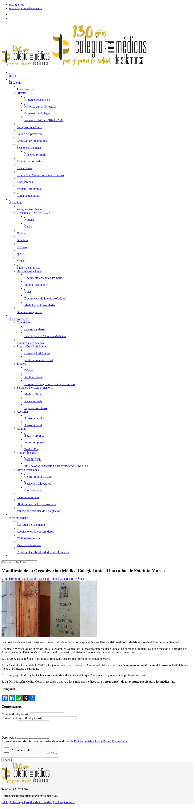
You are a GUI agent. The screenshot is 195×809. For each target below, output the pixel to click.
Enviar (6, 760)
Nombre (15, 714)
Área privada (17, 18)
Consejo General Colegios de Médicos (62, 578)
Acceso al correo (19, 14)
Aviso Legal (17, 802)
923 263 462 (16, 4)
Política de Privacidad (39, 802)
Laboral (33, 578)
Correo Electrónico (21, 718)
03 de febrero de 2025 (15, 578)
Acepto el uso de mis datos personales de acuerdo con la (67, 741)
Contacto (69, 802)
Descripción (9, 737)
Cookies (58, 802)
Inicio (5, 802)
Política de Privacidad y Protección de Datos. (101, 741)
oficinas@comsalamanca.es (25, 8)
